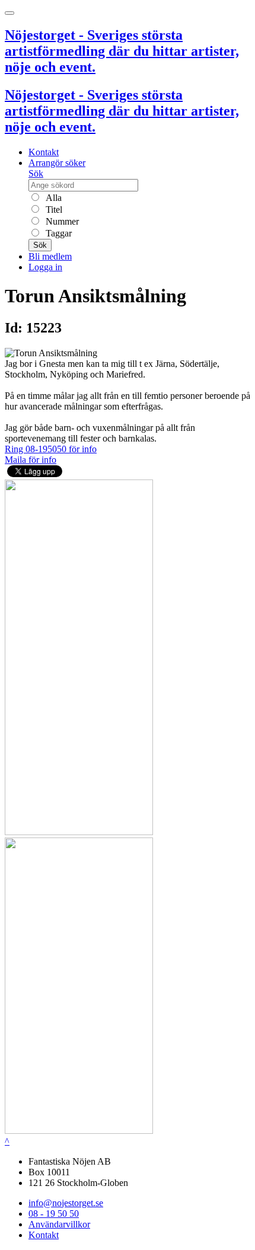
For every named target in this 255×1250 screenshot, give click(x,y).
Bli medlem (50, 256)
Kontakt (43, 152)
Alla (52, 198)
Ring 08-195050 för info (51, 449)
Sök (35, 173)
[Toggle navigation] (9, 13)
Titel (52, 209)
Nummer (61, 221)
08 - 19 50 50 (53, 1214)
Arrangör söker (56, 163)
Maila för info (30, 460)
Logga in (45, 267)
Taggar (57, 233)
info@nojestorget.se (65, 1203)
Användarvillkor (59, 1224)
